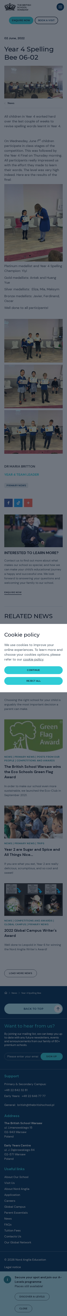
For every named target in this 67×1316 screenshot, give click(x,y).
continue (33, 670)
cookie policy (33, 659)
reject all (33, 680)
